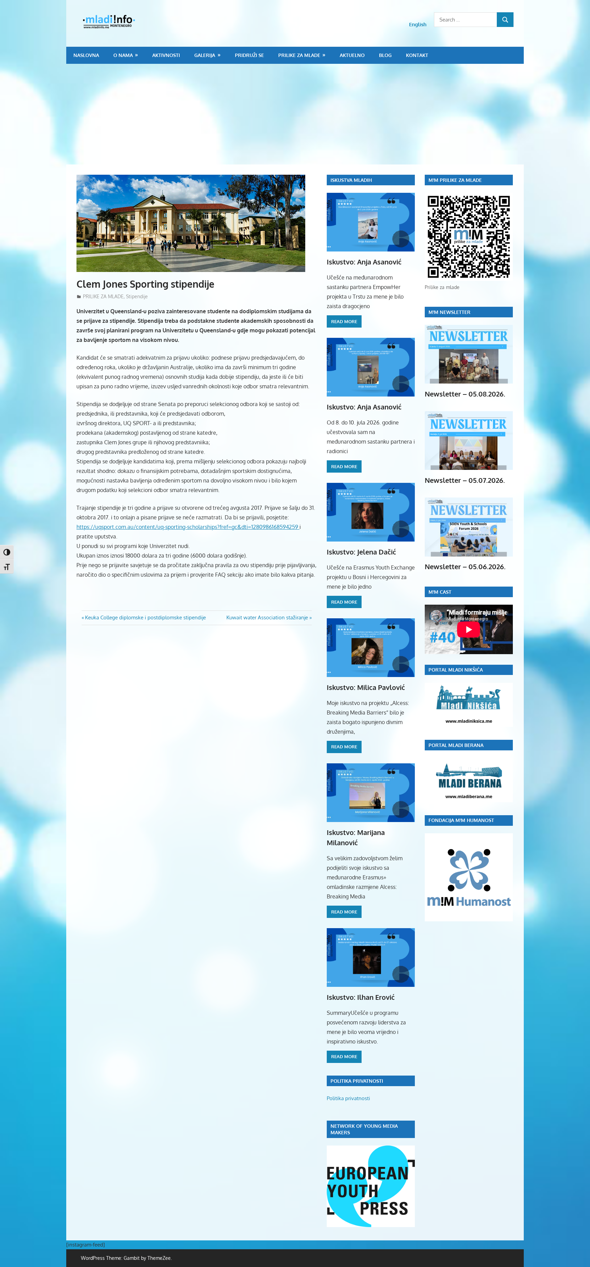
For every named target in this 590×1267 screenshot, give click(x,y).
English (417, 24)
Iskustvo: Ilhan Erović (361, 997)
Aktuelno (352, 55)
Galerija (204, 55)
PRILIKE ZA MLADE (299, 55)
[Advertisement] (295, 115)
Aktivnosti (166, 55)
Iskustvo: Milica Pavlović (366, 687)
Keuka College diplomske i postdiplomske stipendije (145, 617)
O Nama (123, 55)
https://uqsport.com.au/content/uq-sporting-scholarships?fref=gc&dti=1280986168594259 (187, 526)
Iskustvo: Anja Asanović (364, 261)
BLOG (385, 55)
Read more (344, 321)
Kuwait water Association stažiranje (267, 617)
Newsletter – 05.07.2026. (465, 480)
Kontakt (417, 55)
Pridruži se (249, 55)
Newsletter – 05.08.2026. (465, 393)
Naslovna (86, 55)
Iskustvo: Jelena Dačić (361, 551)
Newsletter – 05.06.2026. (465, 566)
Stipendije (137, 296)
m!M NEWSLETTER (449, 312)
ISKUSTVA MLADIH (351, 180)
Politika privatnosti (348, 1098)
